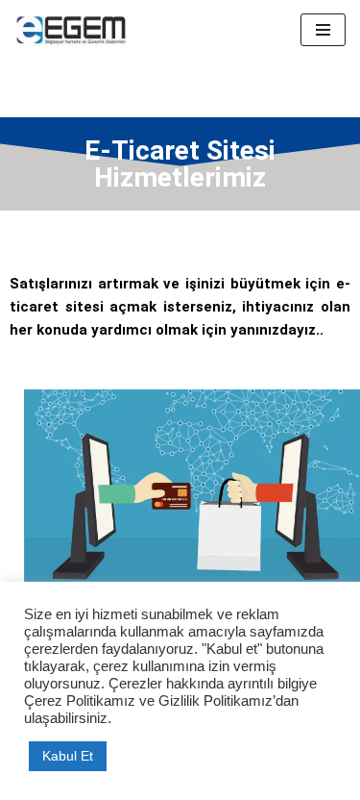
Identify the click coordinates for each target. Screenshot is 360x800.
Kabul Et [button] (67, 755)
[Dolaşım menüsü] (323, 29)
